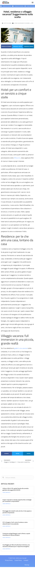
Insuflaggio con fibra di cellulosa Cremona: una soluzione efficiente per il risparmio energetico (16, 545)
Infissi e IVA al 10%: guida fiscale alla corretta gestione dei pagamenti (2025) (15, 489)
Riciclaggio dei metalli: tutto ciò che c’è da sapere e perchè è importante (17, 512)
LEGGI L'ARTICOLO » (7, 492)
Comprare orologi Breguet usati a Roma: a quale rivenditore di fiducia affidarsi (16, 534)
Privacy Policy (9, 560)
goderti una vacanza (21, 348)
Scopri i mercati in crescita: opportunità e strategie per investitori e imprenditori (17, 500)
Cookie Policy (18, 560)
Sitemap (27, 565)
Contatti (26, 560)
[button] (32, 2)
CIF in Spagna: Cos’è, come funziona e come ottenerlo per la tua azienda (15, 523)
